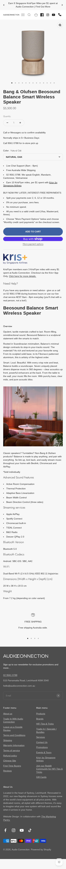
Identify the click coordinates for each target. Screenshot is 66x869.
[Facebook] (42, 14)
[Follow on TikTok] (30, 830)
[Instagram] (47, 14)
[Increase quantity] (20, 122)
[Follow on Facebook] (5, 830)
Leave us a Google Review (12, 728)
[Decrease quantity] (7, 122)
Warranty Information (14, 745)
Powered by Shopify (41, 849)
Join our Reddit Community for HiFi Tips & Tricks (49, 769)
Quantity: (7, 116)
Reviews (7, 770)
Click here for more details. (22, 276)
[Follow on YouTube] (22, 830)
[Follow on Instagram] (13, 830)
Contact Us (41, 742)
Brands (39, 718)
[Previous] (3, 5)
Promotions (42, 747)
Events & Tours (43, 752)
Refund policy (10, 755)
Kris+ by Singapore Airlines (45, 759)
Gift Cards (41, 777)
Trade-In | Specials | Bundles (46, 730)
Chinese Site (9, 760)
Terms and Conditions (14, 735)
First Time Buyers (12, 766)
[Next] (62, 5)
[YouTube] (53, 14)
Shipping (7, 740)
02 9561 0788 (10, 675)
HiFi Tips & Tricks (45, 723)
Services (40, 737)
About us (7, 713)
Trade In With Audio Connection (13, 720)
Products (40, 713)
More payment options (33, 244)
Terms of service (11, 750)
